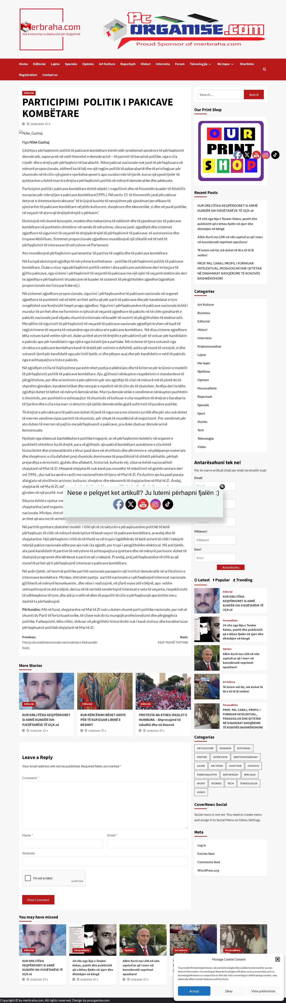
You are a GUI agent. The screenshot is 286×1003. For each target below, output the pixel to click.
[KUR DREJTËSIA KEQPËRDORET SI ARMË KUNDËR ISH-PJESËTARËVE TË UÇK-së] (46, 691)
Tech (200, 430)
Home (23, 64)
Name (27, 835)
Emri (197, 549)
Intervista (163, 64)
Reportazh (127, 64)
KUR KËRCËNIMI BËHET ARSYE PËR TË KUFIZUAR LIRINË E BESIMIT (103, 720)
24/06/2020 (37, 124)
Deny (229, 991)
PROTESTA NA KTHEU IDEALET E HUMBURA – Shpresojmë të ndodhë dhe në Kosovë (163, 720)
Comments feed (208, 862)
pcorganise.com (98, 1000)
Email (112, 835)
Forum (180, 64)
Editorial (39, 64)
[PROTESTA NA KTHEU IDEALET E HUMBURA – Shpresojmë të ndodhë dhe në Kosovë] (163, 691)
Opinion (88, 64)
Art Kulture (107, 64)
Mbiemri (200, 531)
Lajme (55, 64)
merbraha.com (33, 1000)
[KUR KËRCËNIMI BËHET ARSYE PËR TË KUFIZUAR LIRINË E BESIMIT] (105, 691)
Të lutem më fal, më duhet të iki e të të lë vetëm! (225, 252)
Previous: (60, 642)
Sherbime (247, 64)
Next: (173, 640)
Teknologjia (198, 64)
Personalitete (207, 388)
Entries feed (206, 853)
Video (201, 447)
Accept (194, 991)
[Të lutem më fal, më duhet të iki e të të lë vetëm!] (207, 686)
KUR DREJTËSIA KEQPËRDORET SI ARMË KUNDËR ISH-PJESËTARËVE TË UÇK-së (46, 720)
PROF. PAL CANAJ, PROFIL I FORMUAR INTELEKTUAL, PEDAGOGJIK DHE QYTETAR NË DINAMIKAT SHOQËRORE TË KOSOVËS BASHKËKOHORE (229, 270)
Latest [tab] (203, 580)
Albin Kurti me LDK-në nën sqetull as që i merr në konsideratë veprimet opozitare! (230, 239)
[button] (278, 959)
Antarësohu (230, 567)
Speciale (71, 64)
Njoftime (203, 371)
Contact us (50, 75)
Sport (201, 413)
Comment (30, 778)
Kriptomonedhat (209, 346)
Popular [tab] (222, 580)
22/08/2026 (36, 731)
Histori (146, 64)
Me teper (223, 64)
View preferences (263, 991)
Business (203, 313)
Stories (202, 422)
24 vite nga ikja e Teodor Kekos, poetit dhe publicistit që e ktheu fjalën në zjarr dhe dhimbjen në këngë (227, 224)
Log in (201, 845)
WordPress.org (208, 870)
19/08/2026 (94, 731)
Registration (28, 75)
